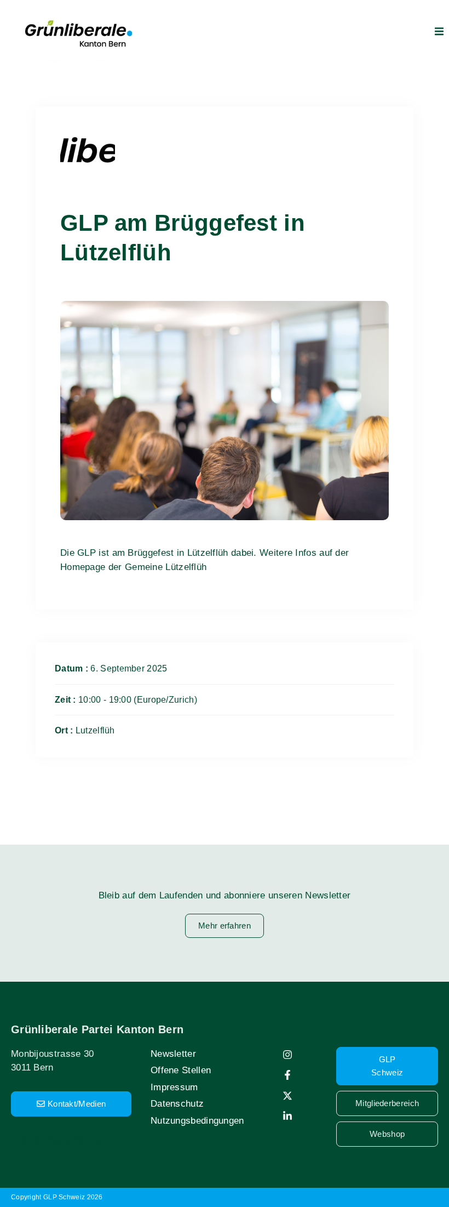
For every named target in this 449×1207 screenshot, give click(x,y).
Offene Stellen (181, 1070)
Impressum (174, 1087)
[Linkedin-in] (287, 1116)
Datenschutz (177, 1103)
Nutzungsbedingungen (197, 1120)
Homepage (82, 567)
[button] (439, 31)
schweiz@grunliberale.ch (64, 1140)
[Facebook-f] (287, 1075)
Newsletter (173, 1054)
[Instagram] (287, 1054)
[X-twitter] (287, 1095)
